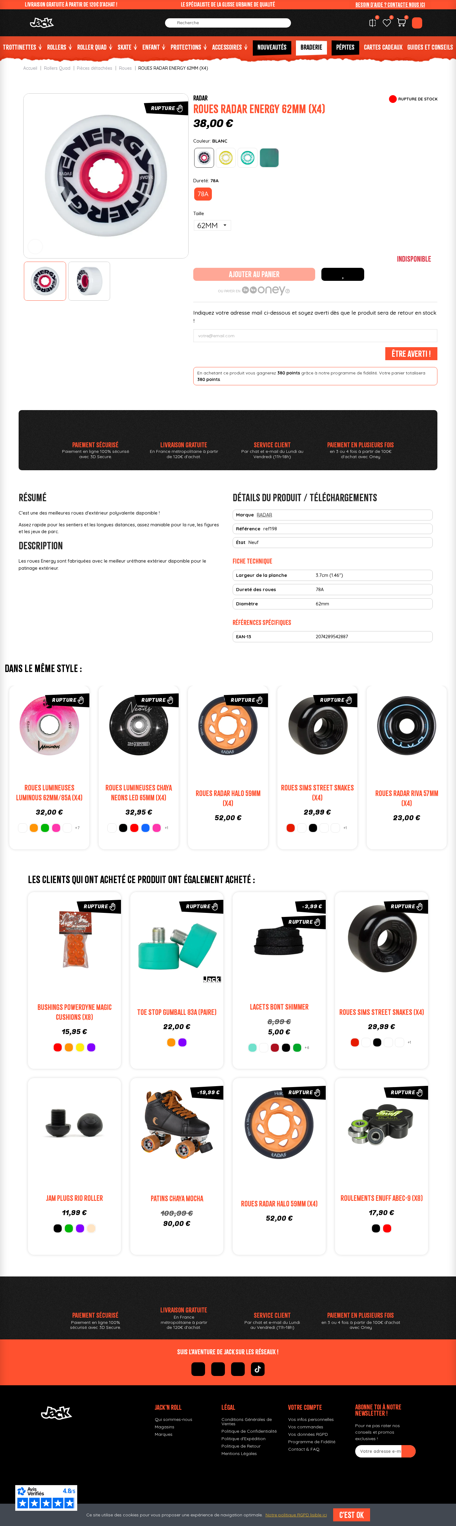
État (240, 542)
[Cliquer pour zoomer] (35, 247)
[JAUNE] (80, 1047)
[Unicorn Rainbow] (264, 1048)
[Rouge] (291, 828)
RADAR (200, 98)
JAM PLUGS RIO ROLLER (74, 1198)
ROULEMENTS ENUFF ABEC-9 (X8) (382, 1198)
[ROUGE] (134, 828)
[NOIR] (123, 828)
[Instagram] (218, 1369)
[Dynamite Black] (286, 1048)
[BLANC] (204, 158)
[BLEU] (145, 828)
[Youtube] (238, 1369)
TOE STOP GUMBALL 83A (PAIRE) (177, 1012)
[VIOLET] (91, 1047)
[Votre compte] (417, 23)
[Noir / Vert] (335, 828)
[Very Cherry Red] (275, 1048)
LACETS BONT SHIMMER (279, 1006)
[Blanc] (302, 828)
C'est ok (351, 1515)
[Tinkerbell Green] (297, 1048)
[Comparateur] (373, 23)
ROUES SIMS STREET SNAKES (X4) (381, 1012)
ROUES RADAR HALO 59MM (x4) (279, 1203)
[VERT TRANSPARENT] (247, 158)
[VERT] (45, 828)
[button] (390, 5)
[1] (408, 1451)
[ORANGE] (34, 828)
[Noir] (313, 828)
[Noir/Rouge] (324, 828)
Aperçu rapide (70, 727)
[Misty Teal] (252, 1048)
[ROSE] (56, 828)
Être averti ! (411, 354)
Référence (248, 529)
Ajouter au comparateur (28, 727)
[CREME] (91, 1228)
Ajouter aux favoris (342, 274)
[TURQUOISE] (269, 158)
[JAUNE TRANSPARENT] (226, 158)
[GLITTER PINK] (67, 828)
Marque (245, 515)
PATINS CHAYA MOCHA (177, 1198)
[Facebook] (198, 1369)
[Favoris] (387, 23)
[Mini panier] (401, 23)
